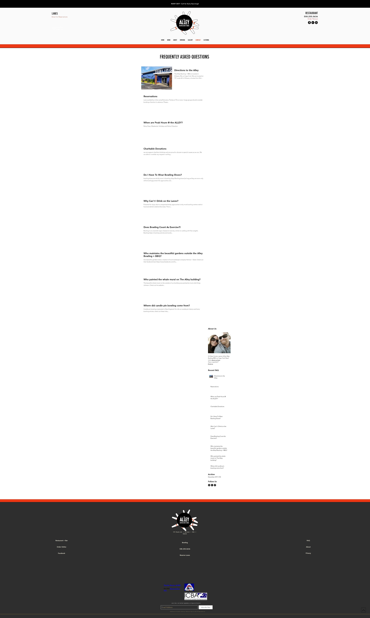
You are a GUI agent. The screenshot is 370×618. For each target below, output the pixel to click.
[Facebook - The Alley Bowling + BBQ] (215, 485)
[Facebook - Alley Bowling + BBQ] (309, 22)
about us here (216, 360)
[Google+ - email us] (212, 485)
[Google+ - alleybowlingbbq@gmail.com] (312, 22)
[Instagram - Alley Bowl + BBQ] (316, 22)
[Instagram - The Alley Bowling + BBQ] (209, 485)
